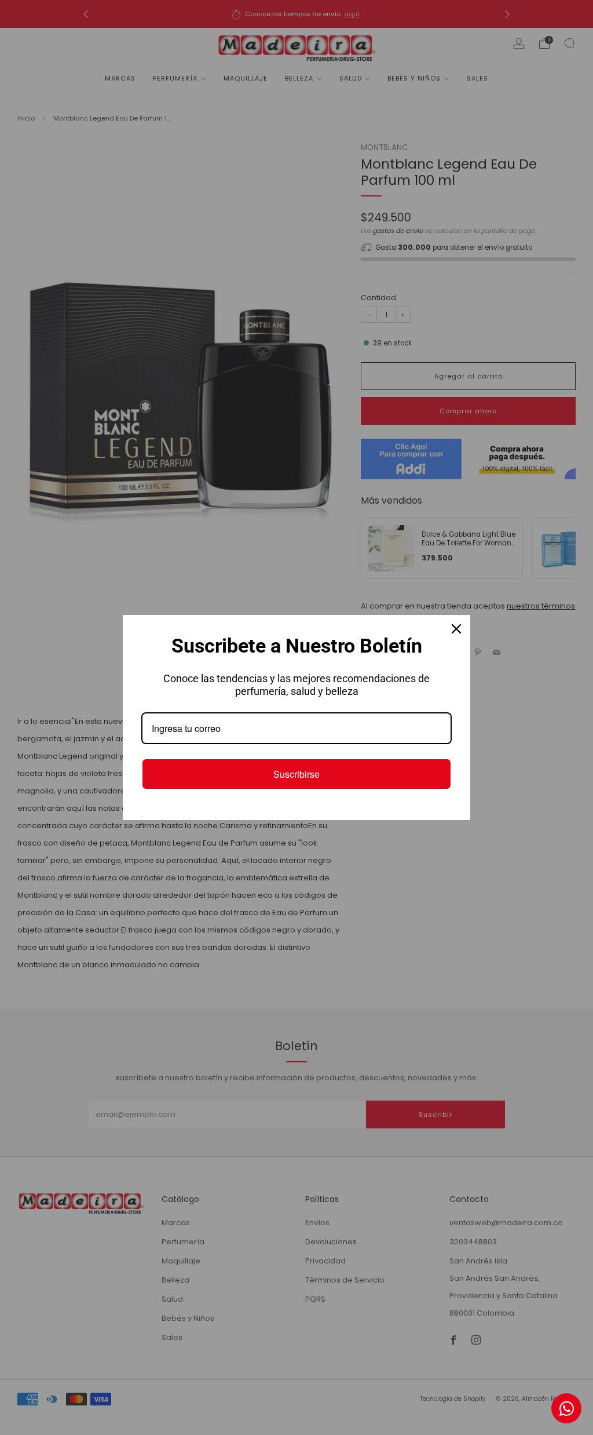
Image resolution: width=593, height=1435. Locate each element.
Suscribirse (296, 774)
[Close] (456, 629)
